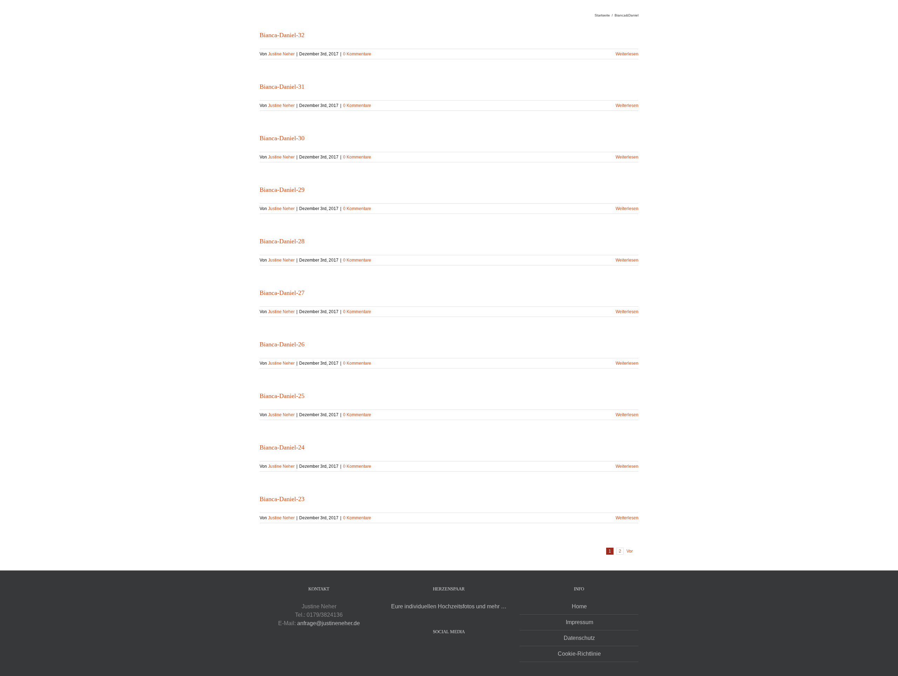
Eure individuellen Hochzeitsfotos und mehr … (449, 606)
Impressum (579, 622)
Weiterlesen (627, 54)
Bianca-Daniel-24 (282, 447)
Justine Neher (281, 54)
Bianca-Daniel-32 (282, 35)
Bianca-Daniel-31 (282, 86)
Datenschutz (579, 638)
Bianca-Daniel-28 (282, 241)
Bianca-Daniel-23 (282, 498)
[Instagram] (453, 649)
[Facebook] (444, 649)
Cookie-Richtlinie (579, 654)
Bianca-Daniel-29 (282, 189)
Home (579, 606)
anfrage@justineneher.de (328, 623)
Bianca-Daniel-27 (282, 292)
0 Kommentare (357, 54)
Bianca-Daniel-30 (282, 138)
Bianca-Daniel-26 (282, 344)
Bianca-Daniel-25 (282, 395)
